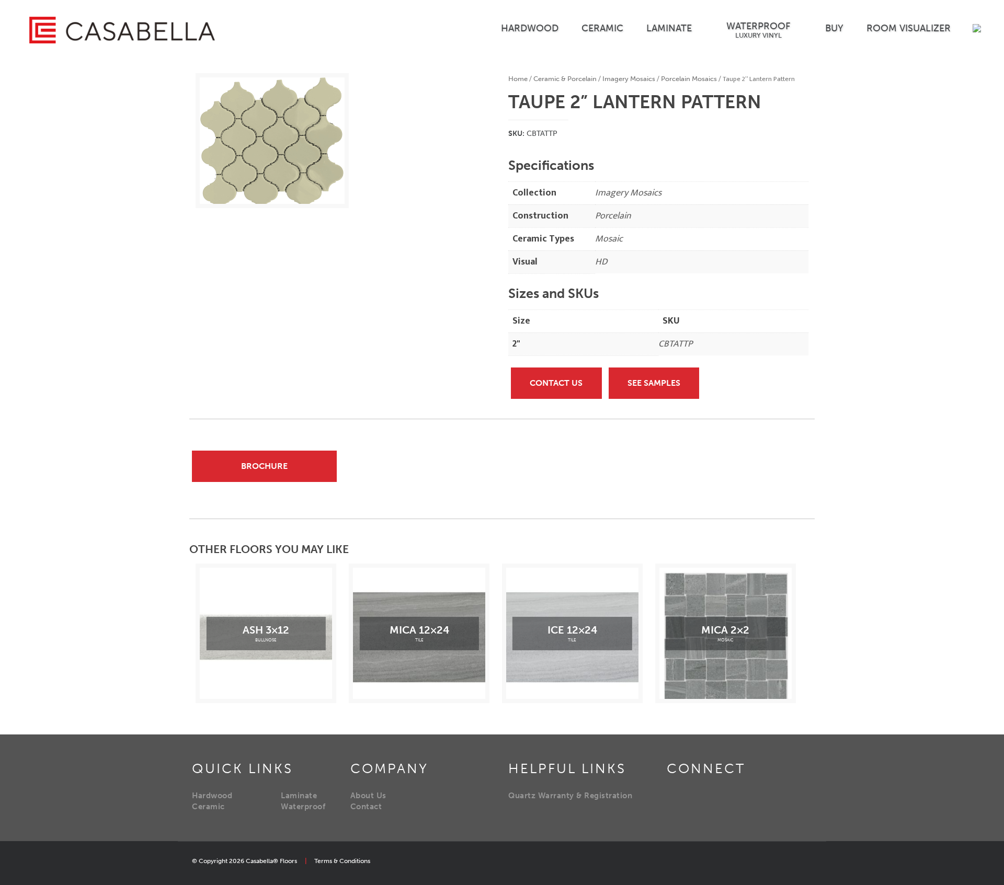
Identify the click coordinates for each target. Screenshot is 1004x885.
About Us (368, 795)
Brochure (264, 466)
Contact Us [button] (556, 383)
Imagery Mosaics (628, 79)
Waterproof (303, 806)
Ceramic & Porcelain (565, 79)
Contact (366, 806)
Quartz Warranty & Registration (570, 795)
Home (518, 79)
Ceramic (208, 806)
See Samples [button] (654, 383)
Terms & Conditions (342, 861)
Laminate (299, 795)
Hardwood (212, 795)
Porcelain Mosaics (689, 79)
